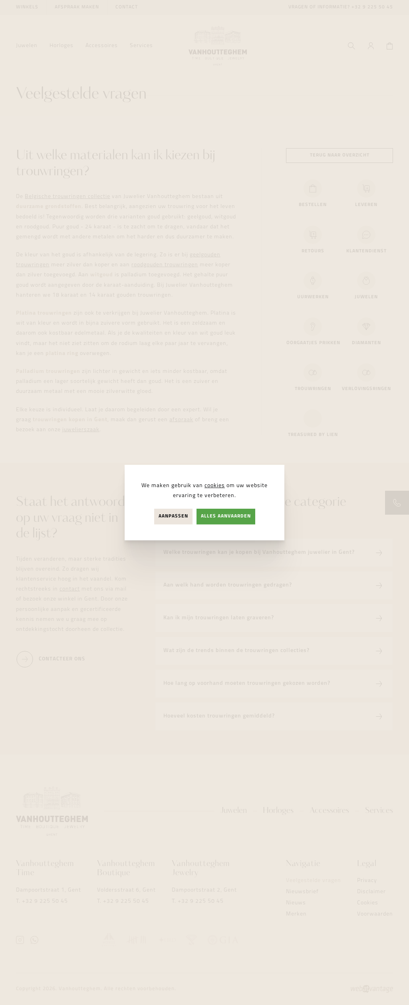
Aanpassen (173, 516)
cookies (214, 486)
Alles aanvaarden (226, 516)
